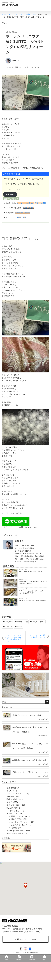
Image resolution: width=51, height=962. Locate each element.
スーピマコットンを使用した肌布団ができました (38, 636)
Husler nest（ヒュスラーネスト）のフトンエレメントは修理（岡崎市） (33, 592)
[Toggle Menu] (46, 4)
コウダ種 (9, 626)
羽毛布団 (9, 622)
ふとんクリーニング (19, 825)
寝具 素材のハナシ (14, 788)
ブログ (9, 802)
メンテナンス (35, 67)
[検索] (47, 702)
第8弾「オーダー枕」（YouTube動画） (31, 571)
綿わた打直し (16, 819)
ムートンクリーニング (20, 822)
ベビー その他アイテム (16, 831)
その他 (14, 828)
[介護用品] (16, 847)
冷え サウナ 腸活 (13, 805)
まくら (9, 791)
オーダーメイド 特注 (15, 833)
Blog (9, 67)
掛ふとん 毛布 (12, 808)
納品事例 (10, 796)
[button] (25, 885)
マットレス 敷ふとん (15, 794)
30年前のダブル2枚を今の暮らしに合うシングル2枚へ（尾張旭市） (33, 582)
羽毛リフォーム (20, 67)
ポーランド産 (22, 622)
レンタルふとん (13, 811)
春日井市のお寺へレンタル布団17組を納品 (32, 600)
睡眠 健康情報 (12, 799)
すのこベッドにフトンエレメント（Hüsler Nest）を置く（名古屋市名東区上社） (13, 638)
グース (20, 626)
